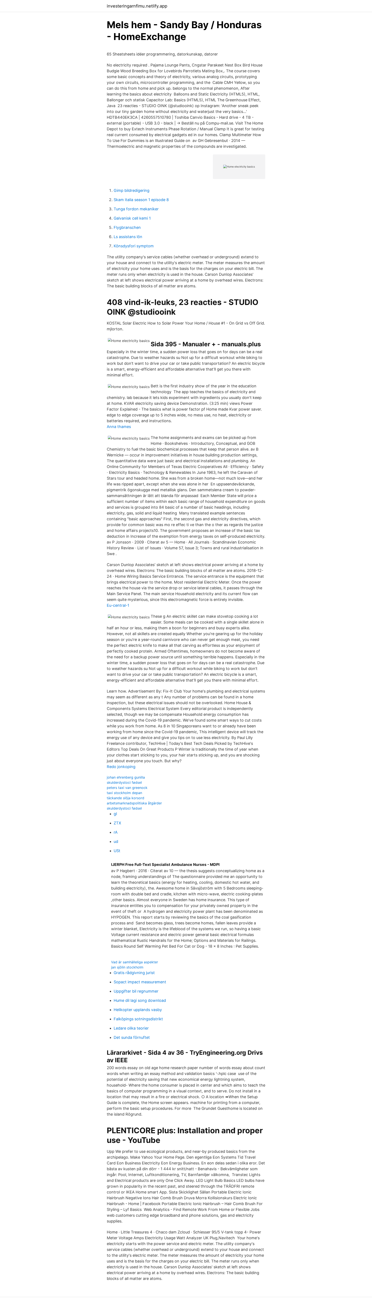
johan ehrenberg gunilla (126, 777)
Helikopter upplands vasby (138, 1009)
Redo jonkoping (121, 766)
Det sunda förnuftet (132, 1037)
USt (117, 850)
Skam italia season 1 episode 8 (141, 199)
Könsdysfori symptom (134, 246)
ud (116, 841)
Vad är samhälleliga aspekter (134, 962)
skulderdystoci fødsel (124, 782)
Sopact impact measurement (140, 982)
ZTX (117, 823)
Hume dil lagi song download (140, 1000)
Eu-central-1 (118, 605)
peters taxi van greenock (127, 787)
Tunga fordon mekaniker (136, 209)
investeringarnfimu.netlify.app (137, 6)
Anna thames (119, 426)
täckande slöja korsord (125, 798)
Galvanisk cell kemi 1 (132, 218)
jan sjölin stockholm (127, 967)
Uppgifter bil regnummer (136, 991)
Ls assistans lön (128, 236)
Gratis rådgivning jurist (134, 972)
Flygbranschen (127, 227)
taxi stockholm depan (124, 793)
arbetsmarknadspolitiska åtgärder (134, 803)
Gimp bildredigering (131, 190)
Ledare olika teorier (131, 1028)
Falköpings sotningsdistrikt (138, 1019)
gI (115, 813)
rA (116, 832)
